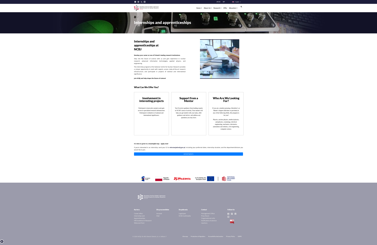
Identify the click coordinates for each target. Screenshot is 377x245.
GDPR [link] (240, 236)
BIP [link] (224, 2)
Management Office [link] (208, 213)
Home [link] (198, 8)
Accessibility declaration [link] (215, 236)
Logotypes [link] (182, 213)
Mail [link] (157, 216)
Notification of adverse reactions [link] (209, 222)
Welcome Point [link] (139, 223)
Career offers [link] (138, 213)
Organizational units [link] (208, 218)
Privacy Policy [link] (230, 236)
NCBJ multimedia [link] (185, 216)
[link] (2, 241)
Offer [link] (225, 8)
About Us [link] (207, 8)
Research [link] (217, 8)
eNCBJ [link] (218, 2)
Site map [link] (185, 236)
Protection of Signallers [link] (198, 236)
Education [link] (233, 8)
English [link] (237, 2)
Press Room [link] (205, 216)
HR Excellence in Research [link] (143, 220)
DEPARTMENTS (188, 154)
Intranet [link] (159, 213)
